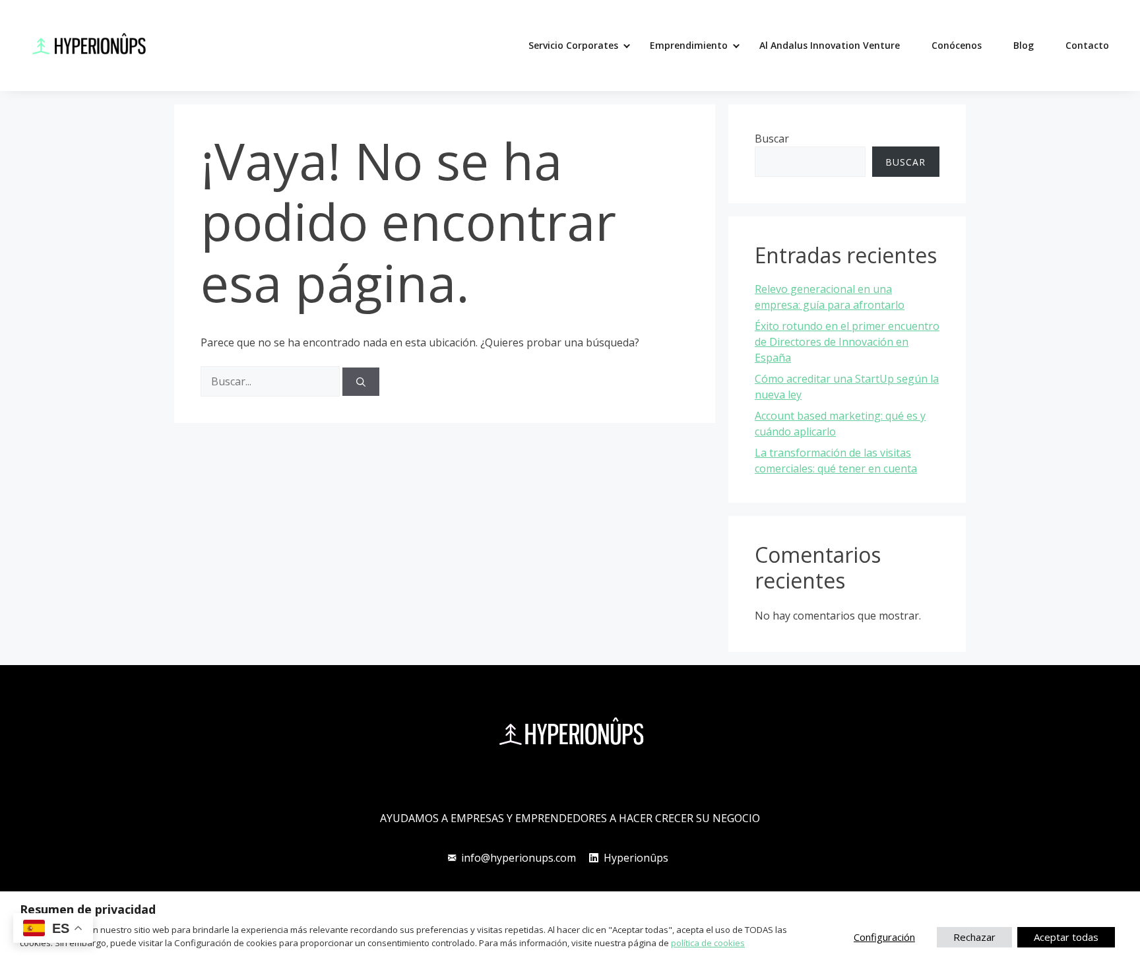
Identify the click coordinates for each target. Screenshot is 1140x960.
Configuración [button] (884, 937)
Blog (1023, 45)
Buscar (772, 138)
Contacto (1087, 45)
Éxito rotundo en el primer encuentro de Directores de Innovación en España (847, 342)
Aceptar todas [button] (1066, 937)
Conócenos (957, 45)
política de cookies (708, 943)
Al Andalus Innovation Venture (829, 45)
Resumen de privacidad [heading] (88, 909)
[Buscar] (360, 382)
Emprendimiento (689, 45)
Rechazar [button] (974, 937)
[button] (627, 45)
